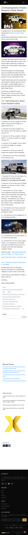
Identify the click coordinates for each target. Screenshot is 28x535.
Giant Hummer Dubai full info (9, 299)
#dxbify (4, 287)
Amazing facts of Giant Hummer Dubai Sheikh (12, 289)
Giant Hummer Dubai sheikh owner (10, 301)
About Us (3, 495)
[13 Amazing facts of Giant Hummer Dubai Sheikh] (14, 20)
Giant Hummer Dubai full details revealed (11, 296)
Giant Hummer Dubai (17, 33)
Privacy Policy (4, 503)
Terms (24, 525)
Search (4, 314)
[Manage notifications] (25, 532)
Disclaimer (3, 508)
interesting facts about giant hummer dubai (12, 306)
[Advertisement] (8, 340)
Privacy (20, 525)
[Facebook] (9, 445)
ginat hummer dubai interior (8, 303)
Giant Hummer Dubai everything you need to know (13, 294)
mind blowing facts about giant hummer (11, 308)
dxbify (9, 292)
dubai (4, 292)
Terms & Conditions (5, 506)
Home (2, 490)
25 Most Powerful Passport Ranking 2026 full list (14, 380)
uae (23, 308)
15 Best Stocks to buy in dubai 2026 (11, 378)
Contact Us (3, 497)
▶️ (8, 483)
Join (24, 519)
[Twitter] (6, 445)
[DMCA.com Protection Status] (5, 533)
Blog (2, 492)
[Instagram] (4, 445)
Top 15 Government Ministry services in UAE (13, 405)
